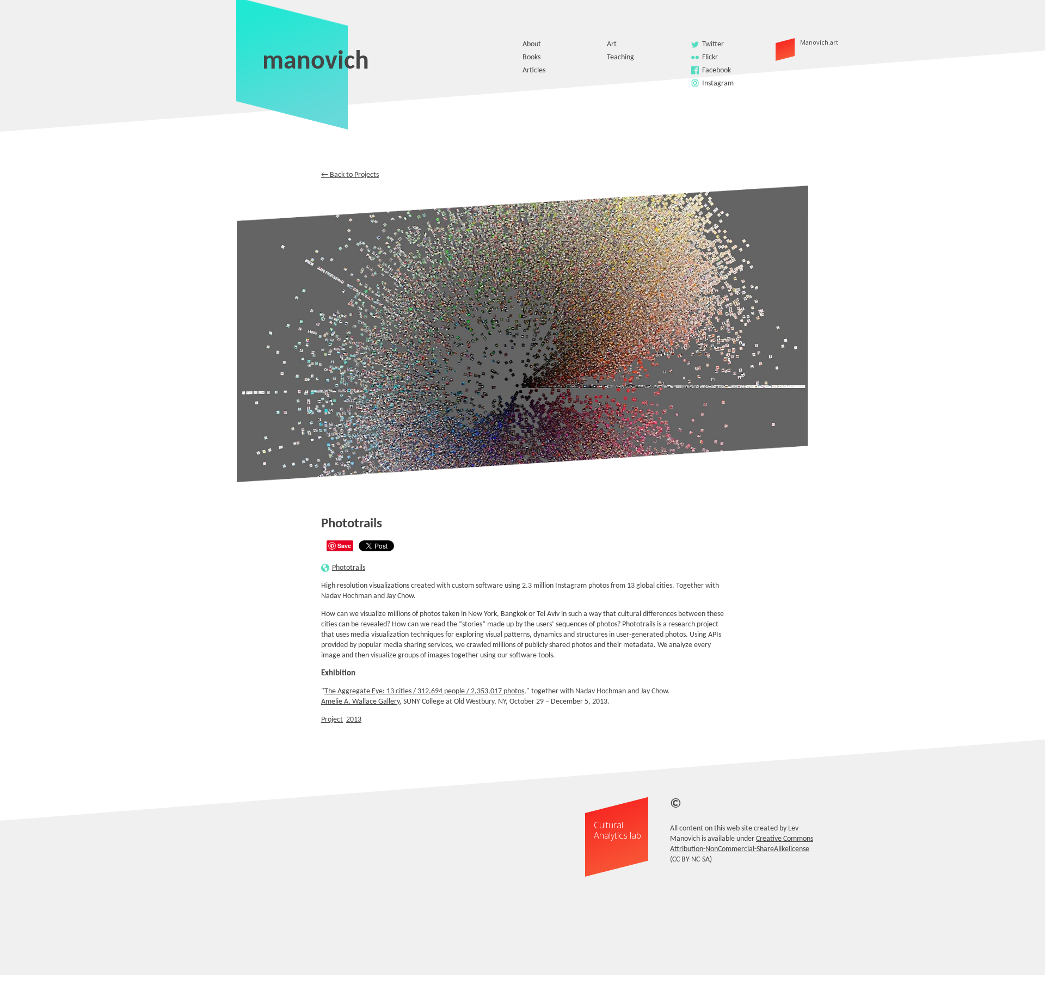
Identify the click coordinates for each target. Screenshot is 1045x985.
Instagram (718, 83)
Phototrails (348, 568)
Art (612, 44)
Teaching (620, 57)
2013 (353, 720)
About (531, 44)
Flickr (710, 57)
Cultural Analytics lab (617, 830)
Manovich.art (801, 42)
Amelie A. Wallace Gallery (360, 702)
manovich (315, 62)
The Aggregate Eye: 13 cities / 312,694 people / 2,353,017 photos (424, 691)
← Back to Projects (350, 175)
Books (531, 57)
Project (332, 720)
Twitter (713, 44)
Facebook (716, 70)
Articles (533, 70)
